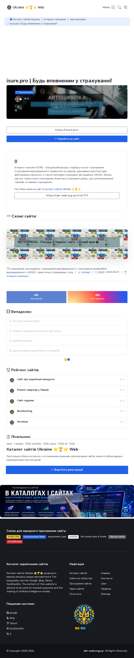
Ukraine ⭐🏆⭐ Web (28, 7)
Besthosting (24, 411)
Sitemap (105, 594)
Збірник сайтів (117, 536)
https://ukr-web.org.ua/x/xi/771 (67, 195)
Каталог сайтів (78, 573)
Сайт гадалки (25, 400)
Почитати (75, 594)
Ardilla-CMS (13, 536)
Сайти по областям (80, 578)
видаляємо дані (57, 536)
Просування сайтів (80, 583)
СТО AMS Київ (14, 541)
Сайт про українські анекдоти (35, 379)
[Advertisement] (67, 50)
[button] (125, 7)
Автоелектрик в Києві (93, 536)
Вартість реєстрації (68, 469)
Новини (105, 573)
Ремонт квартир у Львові (33, 390)
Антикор (22, 421)
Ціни (103, 583)
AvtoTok (73, 536)
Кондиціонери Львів (34, 536)
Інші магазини (25, 92)
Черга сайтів (76, 588)
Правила (106, 588)
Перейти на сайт (68, 138)
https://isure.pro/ (67, 129)
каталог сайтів (53, 189)
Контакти (106, 578)
